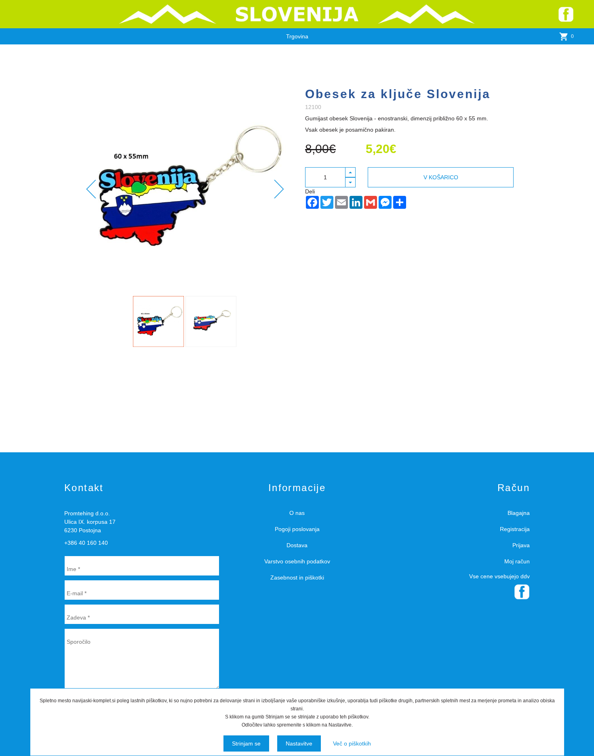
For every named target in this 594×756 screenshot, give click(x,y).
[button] (350, 172)
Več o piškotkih (352, 743)
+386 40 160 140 (86, 543)
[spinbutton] (325, 177)
